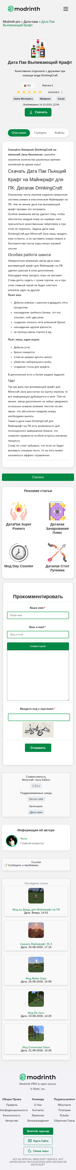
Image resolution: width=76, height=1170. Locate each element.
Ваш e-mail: (37, 627)
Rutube (64, 1115)
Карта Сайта (40, 1140)
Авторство (11, 1120)
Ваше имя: (37, 607)
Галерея (40, 132)
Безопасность (11, 1115)
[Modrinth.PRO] (35, 9)
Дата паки (31, 21)
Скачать (41, 112)
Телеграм (64, 1110)
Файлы (60, 132)
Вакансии (38, 1115)
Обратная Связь (64, 1120)
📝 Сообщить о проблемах (21, 865)
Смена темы (41, 1151)
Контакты (38, 1110)
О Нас (38, 1104)
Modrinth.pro (11, 21)
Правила (11, 1104)
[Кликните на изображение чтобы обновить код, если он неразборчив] (38, 736)
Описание (19, 132)
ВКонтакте (64, 1104)
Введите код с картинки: (37, 708)
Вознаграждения (38, 1120)
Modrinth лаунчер (38, 1131)
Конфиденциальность (11, 1110)
